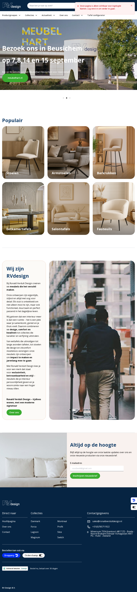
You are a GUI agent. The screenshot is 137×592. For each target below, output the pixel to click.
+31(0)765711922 (101, 527)
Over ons (64, 15)
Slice (59, 532)
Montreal (62, 521)
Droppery (9, 555)
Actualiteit (47, 15)
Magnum (35, 537)
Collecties (29, 15)
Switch (60, 537)
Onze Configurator (60, 72)
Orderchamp (31, 555)
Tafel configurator (96, 15)
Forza (33, 526)
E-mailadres (76, 463)
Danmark (35, 521)
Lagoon (35, 532)
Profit (60, 526)
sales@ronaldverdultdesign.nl (107, 521)
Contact (76, 15)
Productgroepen (9, 15)
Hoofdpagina (8, 521)
